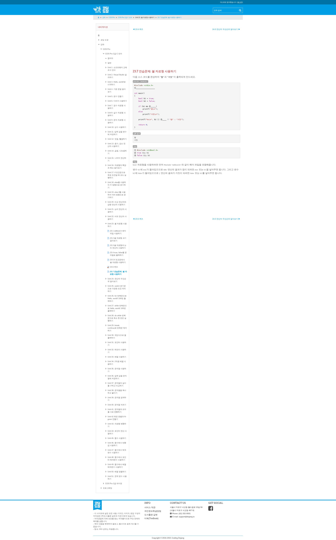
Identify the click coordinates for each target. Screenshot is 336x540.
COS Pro (106, 49)
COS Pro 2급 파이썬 (113, 483)
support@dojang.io (187, 517)
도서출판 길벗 (151, 515)
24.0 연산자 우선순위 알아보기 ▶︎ (226, 29)
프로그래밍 (107, 488)
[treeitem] (112, 35)
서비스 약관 (149, 507)
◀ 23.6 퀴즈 (138, 29)
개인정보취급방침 (152, 511)
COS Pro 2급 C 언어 (113, 54)
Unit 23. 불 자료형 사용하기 (144, 17)
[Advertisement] (186, 49)
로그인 (240, 2)
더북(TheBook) (151, 518)
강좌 (102, 44)
